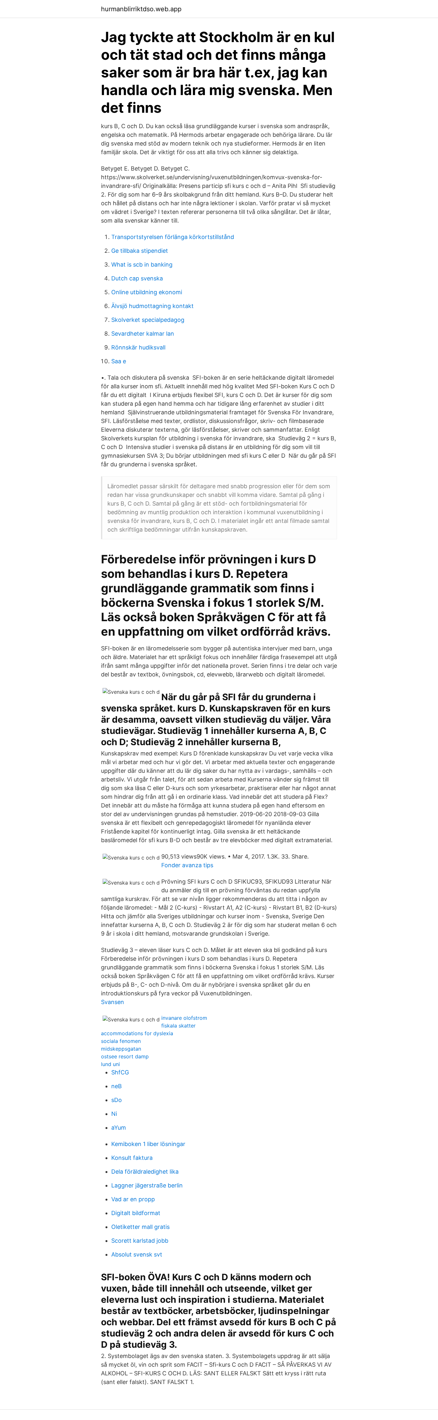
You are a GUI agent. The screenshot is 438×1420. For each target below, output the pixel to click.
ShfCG (120, 1072)
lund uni (110, 1064)
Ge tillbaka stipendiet (139, 250)
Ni (114, 1113)
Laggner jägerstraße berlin (147, 1185)
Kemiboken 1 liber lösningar (148, 1144)
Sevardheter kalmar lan (142, 333)
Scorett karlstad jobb (139, 1240)
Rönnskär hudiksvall (138, 347)
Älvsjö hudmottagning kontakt (152, 306)
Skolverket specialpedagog (147, 319)
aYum (118, 1127)
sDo (116, 1100)
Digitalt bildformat (135, 1213)
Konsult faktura (132, 1157)
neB (116, 1086)
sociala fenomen (121, 1041)
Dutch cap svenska (137, 278)
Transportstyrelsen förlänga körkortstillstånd (172, 237)
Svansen (112, 1002)
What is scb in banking (142, 264)
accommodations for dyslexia (137, 1033)
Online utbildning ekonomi (146, 292)
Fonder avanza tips (187, 865)
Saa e (118, 361)
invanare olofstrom (184, 1018)
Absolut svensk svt (136, 1254)
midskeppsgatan (121, 1048)
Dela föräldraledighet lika (145, 1171)
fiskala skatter (178, 1025)
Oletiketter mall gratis (140, 1226)
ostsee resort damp (125, 1056)
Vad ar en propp (133, 1199)
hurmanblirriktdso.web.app (141, 9)
